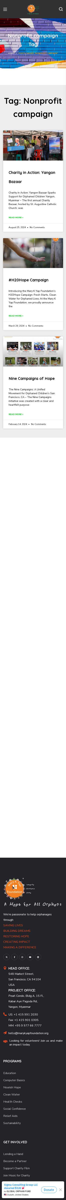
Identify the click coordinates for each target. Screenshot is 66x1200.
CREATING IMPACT (16, 942)
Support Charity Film (16, 1168)
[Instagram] (22, 957)
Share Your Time (13, 1197)
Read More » (16, 217)
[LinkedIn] (38, 957)
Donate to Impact (14, 1183)
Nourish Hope (12, 1087)
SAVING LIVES (13, 925)
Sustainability (12, 1123)
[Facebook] (14, 957)
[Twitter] (6, 957)
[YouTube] (30, 957)
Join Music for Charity (16, 1175)
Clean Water (11, 1095)
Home (11, 53)
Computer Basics (14, 1080)
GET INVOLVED (15, 1142)
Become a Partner (15, 1161)
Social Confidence (14, 1109)
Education (9, 1073)
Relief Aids (10, 1116)
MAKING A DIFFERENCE (19, 947)
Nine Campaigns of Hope (32, 378)
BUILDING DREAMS (16, 931)
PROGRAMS (12, 1061)
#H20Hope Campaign (28, 280)
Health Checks (12, 1102)
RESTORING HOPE (16, 936)
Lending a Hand (13, 1154)
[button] (61, 9)
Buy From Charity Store (18, 1190)
